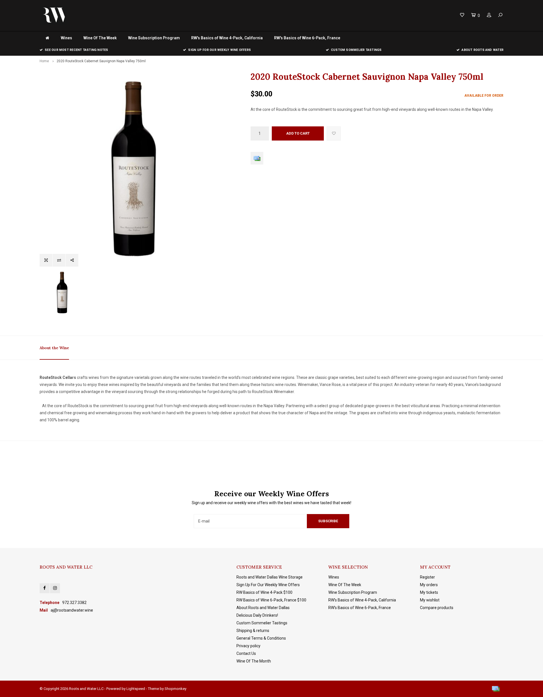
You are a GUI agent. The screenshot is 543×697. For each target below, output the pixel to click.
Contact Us (246, 653)
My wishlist (429, 600)
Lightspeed (135, 689)
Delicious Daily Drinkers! (257, 615)
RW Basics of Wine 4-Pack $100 (264, 592)
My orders (429, 584)
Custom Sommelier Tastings (356, 50)
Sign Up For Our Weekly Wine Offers (268, 584)
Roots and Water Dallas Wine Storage (269, 577)
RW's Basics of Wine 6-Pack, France (307, 38)
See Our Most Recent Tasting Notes (76, 50)
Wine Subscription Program (154, 38)
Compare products (436, 607)
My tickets (429, 592)
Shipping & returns (252, 630)
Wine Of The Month (253, 661)
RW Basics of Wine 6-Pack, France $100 (271, 600)
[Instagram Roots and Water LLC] (55, 588)
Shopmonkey (175, 689)
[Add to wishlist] (334, 133)
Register (427, 577)
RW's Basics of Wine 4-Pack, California (227, 38)
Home (44, 61)
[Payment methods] (257, 158)
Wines (66, 38)
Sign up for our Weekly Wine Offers (219, 50)
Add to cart (298, 133)
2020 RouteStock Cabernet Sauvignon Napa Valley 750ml (101, 61)
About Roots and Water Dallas (263, 607)
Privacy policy (248, 646)
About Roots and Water (482, 50)
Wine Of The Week (100, 38)
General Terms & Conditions (261, 638)
